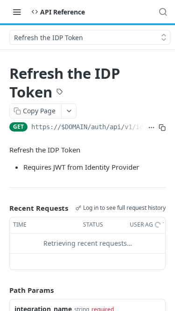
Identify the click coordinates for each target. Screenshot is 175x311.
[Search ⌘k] (162, 11)
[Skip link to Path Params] (3, 290)
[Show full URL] (151, 127)
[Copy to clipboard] (162, 127)
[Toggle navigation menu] (16, 11)
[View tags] (59, 92)
